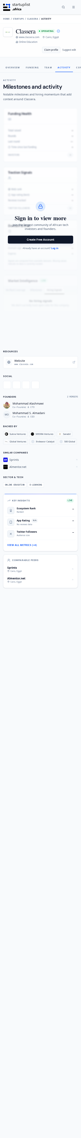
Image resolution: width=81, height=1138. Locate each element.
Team (48, 67)
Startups (18, 18)
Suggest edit (69, 49)
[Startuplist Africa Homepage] (16, 7)
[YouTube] (35, 385)
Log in (54, 248)
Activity (64, 67)
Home (6, 18)
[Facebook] (16, 385)
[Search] (63, 7)
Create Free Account (40, 239)
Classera (32, 18)
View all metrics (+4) (22, 545)
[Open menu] (73, 7)
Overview (13, 67)
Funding (32, 67)
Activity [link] (46, 18)
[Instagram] (26, 385)
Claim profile (51, 49)
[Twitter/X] (7, 385)
